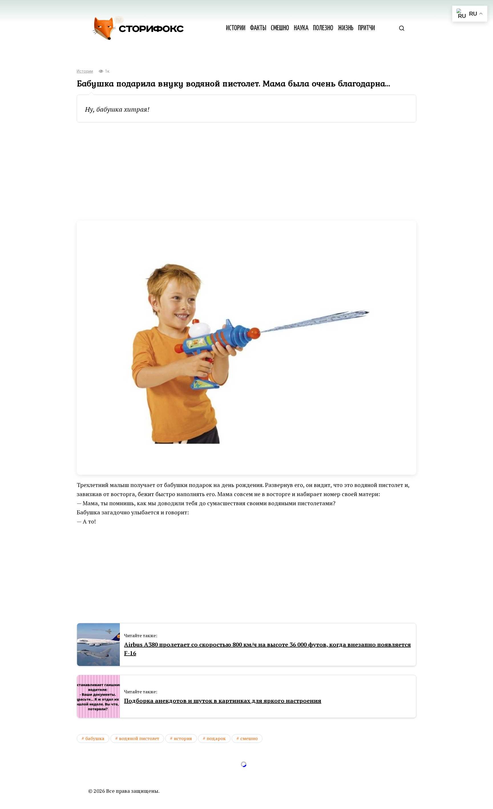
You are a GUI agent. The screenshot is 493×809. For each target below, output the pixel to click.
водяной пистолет (139, 738)
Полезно (323, 28)
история (183, 738)
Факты (258, 28)
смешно (249, 738)
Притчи (366, 28)
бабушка (94, 738)
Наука (301, 28)
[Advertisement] (246, 171)
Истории (235, 28)
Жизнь (345, 28)
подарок (216, 738)
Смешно (280, 28)
